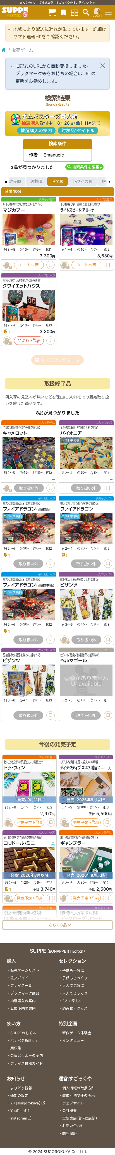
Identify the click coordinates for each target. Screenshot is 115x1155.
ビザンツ (68, 585)
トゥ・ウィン (14, 767)
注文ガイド (19, 978)
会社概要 (69, 1111)
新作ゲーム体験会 (76, 1033)
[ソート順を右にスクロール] (109, 181)
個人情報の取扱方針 (78, 1088)
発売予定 (24, 822)
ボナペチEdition (23, 1040)
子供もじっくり (75, 978)
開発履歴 (69, 1134)
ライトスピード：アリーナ (77, 210)
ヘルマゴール (73, 660)
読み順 (15, 181)
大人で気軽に (73, 985)
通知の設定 (19, 1096)
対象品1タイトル (78, 130)
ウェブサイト (73, 1103)
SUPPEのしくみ (23, 1033)
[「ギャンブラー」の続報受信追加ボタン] (64, 898)
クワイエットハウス (21, 286)
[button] (84, 167)
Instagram (18, 1118)
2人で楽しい (72, 1001)
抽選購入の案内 (36, 130)
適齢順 (36, 181)
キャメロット (15, 433)
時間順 (57, 181)
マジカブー (14, 210)
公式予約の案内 (23, 1008)
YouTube (17, 1111)
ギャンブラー (73, 843)
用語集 (15, 1048)
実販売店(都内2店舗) (79, 1118)
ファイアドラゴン (19, 509)
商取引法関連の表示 (78, 1096)
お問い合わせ (73, 1126)
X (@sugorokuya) (25, 1103)
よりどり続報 (21, 1088)
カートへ (27, 264)
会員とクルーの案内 (26, 1056)
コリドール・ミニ (19, 843)
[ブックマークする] (50, 265)
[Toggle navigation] (108, 12)
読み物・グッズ (75, 1008)
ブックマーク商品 (24, 993)
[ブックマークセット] (63, 12)
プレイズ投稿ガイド (26, 1063)
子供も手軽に (73, 970)
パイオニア (71, 433)
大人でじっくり (75, 993)
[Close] (102, 65)
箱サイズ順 (82, 181)
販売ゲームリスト (24, 970)
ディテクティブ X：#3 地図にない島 (85, 767)
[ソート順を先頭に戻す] (5, 181)
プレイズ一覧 (21, 985)
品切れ (23, 340)
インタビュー (73, 1040)
